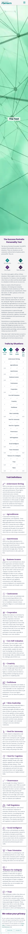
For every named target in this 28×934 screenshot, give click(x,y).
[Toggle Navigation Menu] (24, 2)
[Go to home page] (6, 2)
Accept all (18, 930)
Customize (9, 930)
